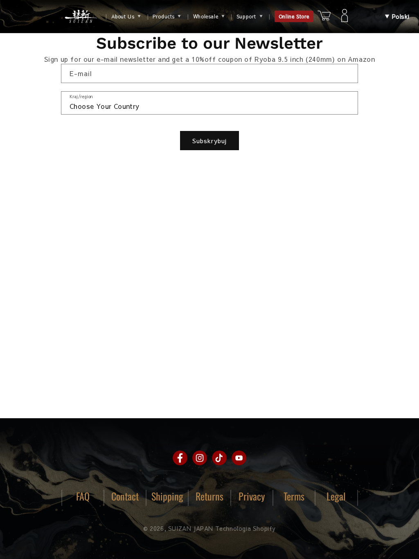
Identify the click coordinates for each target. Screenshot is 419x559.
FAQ (83, 496)
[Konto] (344, 16)
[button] (397, 16)
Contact (125, 496)
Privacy (252, 496)
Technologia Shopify (245, 528)
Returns (209, 496)
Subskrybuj (209, 140)
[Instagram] (199, 458)
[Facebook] (180, 458)
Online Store (294, 16)
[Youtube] (239, 458)
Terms (294, 496)
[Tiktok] (219, 458)
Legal (336, 496)
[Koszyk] (324, 17)
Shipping (167, 496)
